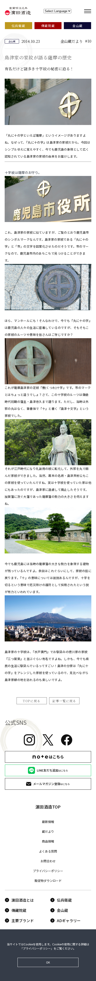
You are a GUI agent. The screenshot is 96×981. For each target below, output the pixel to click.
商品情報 (48, 841)
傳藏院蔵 (18, 910)
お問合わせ (48, 861)
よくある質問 (48, 851)
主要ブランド (22, 920)
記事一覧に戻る (64, 701)
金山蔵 (62, 910)
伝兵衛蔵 (64, 900)
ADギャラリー (69, 920)
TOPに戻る (31, 701)
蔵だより (48, 831)
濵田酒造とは (22, 900)
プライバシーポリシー (48, 871)
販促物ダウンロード (48, 880)
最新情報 (48, 821)
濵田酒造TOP (48, 807)
